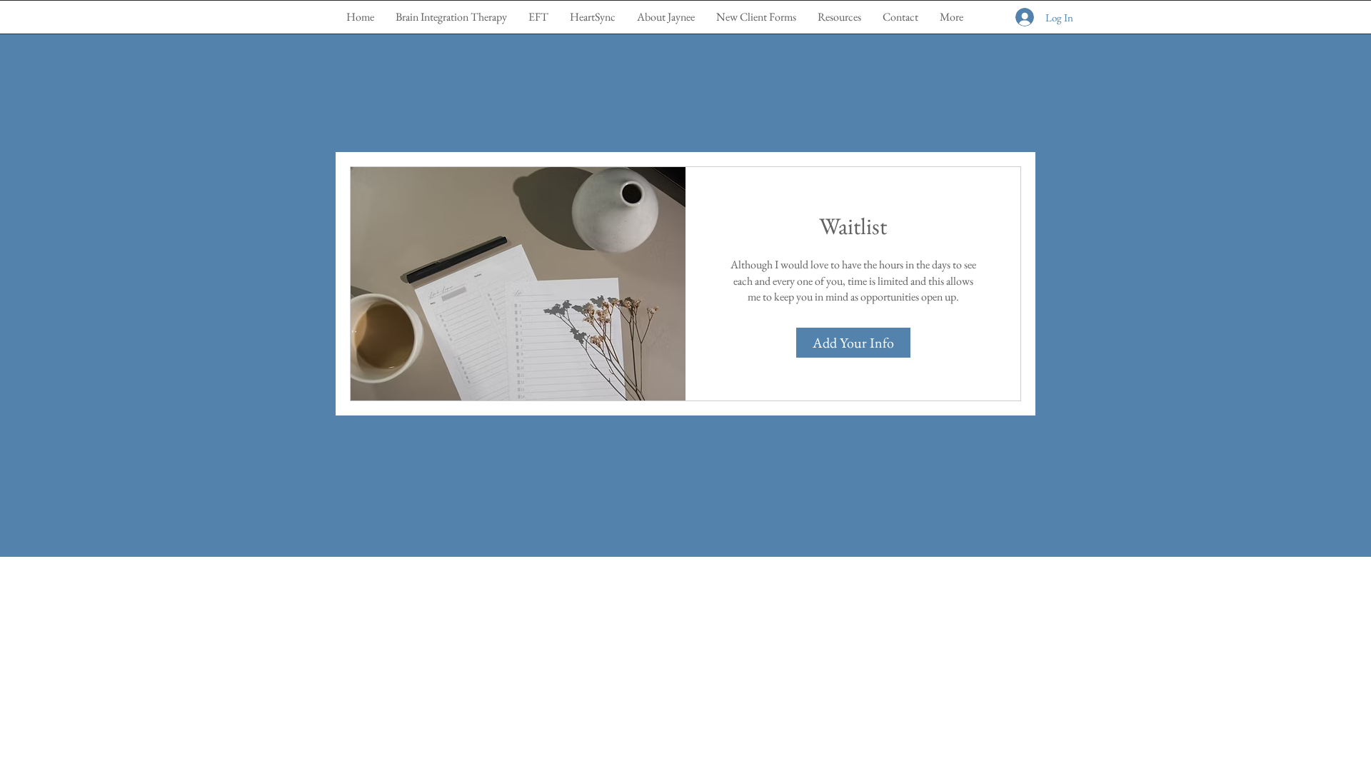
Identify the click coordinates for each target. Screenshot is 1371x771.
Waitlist (853, 226)
